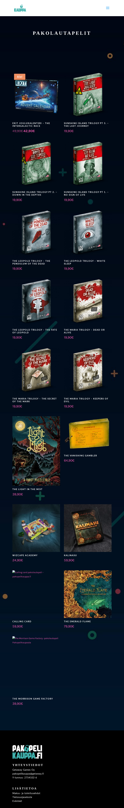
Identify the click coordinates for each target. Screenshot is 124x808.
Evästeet (17, 801)
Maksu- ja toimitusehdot (26, 793)
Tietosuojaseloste (22, 797)
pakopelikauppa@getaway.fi (28, 774)
